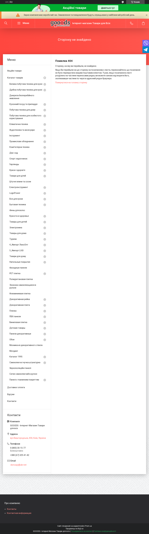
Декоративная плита (19, 305)
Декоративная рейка (19, 299)
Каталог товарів (15, 78)
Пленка (12, 311)
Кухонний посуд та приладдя (23, 104)
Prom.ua (88, 526)
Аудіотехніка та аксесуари (22, 130)
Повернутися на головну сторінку (71, 82)
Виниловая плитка (18, 322)
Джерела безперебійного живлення (21, 96)
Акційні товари (14, 71)
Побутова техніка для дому (22, 110)
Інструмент (14, 135)
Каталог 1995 (15, 356)
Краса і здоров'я (17, 170)
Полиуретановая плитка (21, 279)
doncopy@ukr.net (18, 465)
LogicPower (14, 193)
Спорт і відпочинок (18, 159)
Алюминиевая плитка (19, 293)
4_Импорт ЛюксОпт (18, 245)
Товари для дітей (17, 176)
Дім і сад (13, 153)
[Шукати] (6, 23)
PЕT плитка (14, 273)
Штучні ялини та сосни (20, 181)
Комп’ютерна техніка (19, 147)
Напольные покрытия (19, 262)
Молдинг (13, 351)
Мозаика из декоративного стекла (25, 345)
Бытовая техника (17, 204)
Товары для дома (17, 233)
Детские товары (17, 328)
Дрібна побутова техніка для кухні (25, 90)
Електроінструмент (18, 187)
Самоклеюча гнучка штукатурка (24, 362)
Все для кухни (16, 199)
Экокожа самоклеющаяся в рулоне (22, 286)
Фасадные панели (18, 268)
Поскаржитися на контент (81, 531)
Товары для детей (18, 222)
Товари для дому (17, 256)
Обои (11, 339)
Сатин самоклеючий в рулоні (23, 374)
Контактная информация (19, 513)
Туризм (13, 239)
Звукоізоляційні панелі (20, 368)
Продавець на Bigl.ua (74, 529)
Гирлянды (14, 164)
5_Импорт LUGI (16, 250)
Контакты (11, 509)
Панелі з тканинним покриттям (24, 380)
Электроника (15, 227)
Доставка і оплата (16, 387)
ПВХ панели (15, 316)
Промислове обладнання (21, 141)
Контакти (11, 401)
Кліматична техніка (18, 124)
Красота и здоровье (19, 216)
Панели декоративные (20, 334)
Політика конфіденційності (105, 531)
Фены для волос (17, 210)
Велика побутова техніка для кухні (25, 84)
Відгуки (10, 394)
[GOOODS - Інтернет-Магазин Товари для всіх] (60, 23)
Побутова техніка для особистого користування (25, 117)
